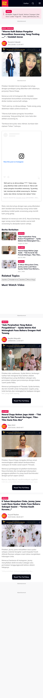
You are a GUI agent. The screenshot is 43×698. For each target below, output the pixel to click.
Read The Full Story (21, 401)
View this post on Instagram (13, 162)
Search (33, 3)
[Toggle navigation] (39, 3)
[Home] (5, 3)
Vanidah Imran (21, 198)
